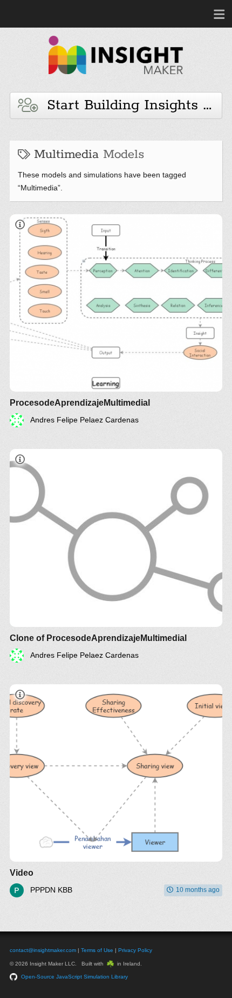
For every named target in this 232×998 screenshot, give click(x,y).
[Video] (116, 790)
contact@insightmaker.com (43, 950)
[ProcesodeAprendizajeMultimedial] (116, 320)
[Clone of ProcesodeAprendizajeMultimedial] (116, 555)
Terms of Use (97, 950)
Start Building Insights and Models (129, 105)
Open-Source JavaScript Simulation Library (74, 977)
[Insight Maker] (116, 79)
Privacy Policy (135, 950)
